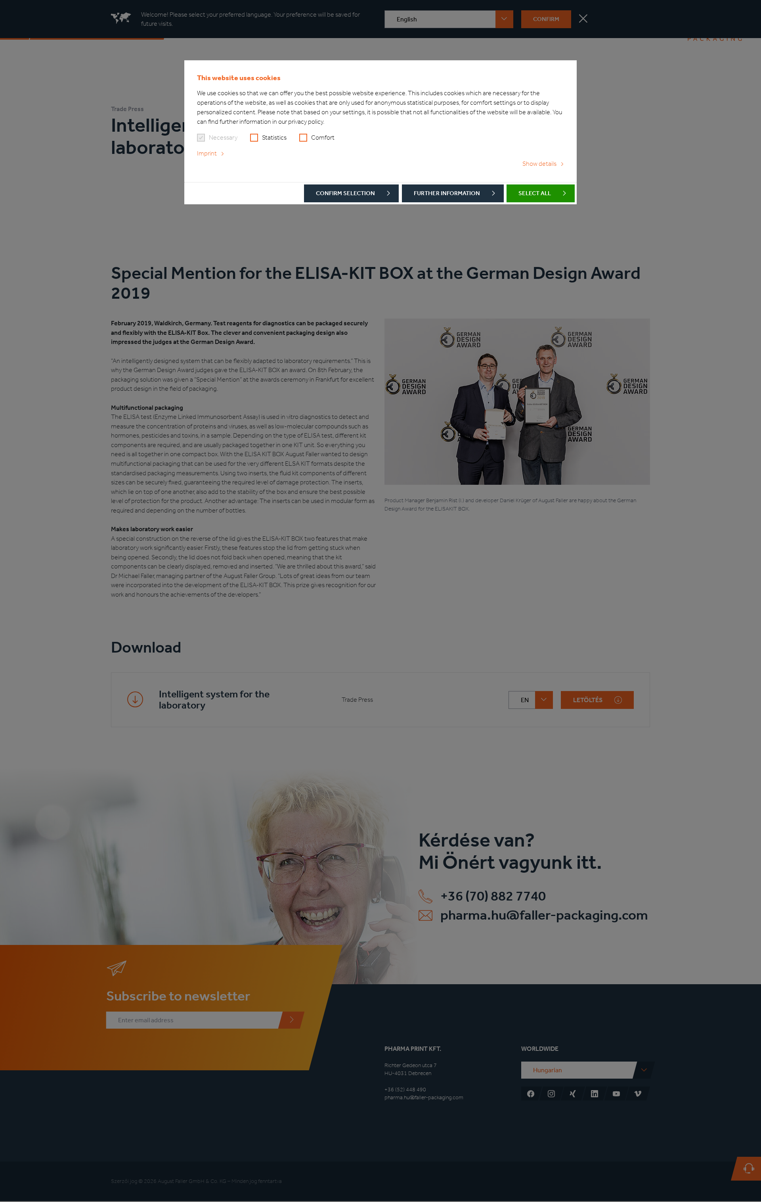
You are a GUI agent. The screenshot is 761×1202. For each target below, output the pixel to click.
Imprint (207, 153)
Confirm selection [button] (345, 193)
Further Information (447, 193)
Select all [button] (534, 193)
